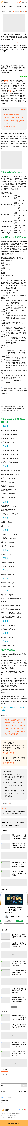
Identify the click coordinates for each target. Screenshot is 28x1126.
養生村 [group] (3, 11)
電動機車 (5, 804)
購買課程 (18, 2)
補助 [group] (22, 11)
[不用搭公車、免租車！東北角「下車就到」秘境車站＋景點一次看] (5, 1026)
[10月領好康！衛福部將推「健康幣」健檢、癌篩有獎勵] (5, 936)
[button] (25, 2)
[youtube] (25, 1109)
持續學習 (12, 6)
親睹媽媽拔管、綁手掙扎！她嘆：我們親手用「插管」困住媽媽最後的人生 (19, 845)
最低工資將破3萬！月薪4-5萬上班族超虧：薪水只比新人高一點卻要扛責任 (19, 972)
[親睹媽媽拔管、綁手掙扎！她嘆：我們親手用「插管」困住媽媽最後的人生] (5, 846)
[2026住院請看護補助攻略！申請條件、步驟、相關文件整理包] (5, 945)
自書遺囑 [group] (16, 11)
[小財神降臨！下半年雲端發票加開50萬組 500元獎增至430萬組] (5, 964)
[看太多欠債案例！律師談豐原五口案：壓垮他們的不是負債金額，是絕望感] (5, 837)
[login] (23, 2)
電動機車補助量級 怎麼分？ (13, 114)
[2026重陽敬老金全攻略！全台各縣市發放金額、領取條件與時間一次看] (5, 1000)
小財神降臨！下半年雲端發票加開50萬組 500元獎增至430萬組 (19, 963)
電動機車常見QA (9, 126)
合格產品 (9, 285)
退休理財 (5, 6)
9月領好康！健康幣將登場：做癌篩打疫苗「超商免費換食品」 (19, 991)
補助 (11, 804)
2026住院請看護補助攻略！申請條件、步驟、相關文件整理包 (19, 945)
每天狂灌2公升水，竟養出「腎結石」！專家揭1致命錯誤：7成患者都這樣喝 (19, 864)
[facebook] (19, 1109)
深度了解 (19, 921)
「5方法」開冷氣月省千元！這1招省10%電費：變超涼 (19, 873)
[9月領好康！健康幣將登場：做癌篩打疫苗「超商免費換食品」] (5, 991)
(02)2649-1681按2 (11, 1115)
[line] (22, 1109)
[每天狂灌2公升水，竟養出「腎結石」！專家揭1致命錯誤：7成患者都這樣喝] (5, 864)
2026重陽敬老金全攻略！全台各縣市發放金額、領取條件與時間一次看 (19, 999)
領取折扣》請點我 (9, 763)
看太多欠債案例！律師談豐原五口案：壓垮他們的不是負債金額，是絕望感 (19, 837)
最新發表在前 (22, 1092)
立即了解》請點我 (9, 753)
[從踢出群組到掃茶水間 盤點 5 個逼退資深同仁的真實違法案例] (5, 1054)
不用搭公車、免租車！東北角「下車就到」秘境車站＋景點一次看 (19, 1026)
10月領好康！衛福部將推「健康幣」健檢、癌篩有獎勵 (19, 936)
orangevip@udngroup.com (13, 1113)
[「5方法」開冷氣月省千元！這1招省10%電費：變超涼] (5, 873)
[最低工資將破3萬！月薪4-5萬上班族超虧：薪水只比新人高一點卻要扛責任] (5, 972)
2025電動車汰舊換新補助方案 (13, 118)
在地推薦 (19, 6)
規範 (2, 1086)
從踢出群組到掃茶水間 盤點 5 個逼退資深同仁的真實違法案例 (19, 1053)
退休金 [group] (9, 11)
